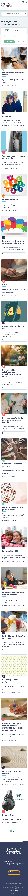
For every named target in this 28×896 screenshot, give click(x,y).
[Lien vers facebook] (26, 2)
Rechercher (10, 41)
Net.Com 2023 (14, 893)
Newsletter (15, 872)
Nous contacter (15, 876)
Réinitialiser (21, 41)
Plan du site (14, 888)
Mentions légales (14, 886)
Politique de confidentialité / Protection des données (14, 887)
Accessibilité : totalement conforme (14, 883)
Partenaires (14, 884)
